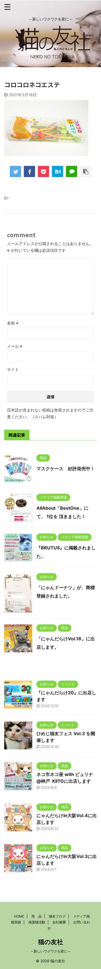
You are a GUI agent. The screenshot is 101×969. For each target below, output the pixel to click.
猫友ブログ (57, 916)
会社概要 (59, 922)
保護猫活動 (36, 922)
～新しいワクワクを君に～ (50, 951)
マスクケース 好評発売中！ (65, 468)
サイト (13, 369)
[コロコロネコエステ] (57, 171)
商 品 (36, 916)
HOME (19, 916)
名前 (13, 323)
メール (14, 346)
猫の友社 (50, 942)
